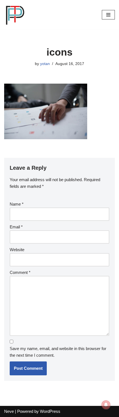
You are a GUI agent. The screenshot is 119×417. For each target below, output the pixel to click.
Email (16, 226)
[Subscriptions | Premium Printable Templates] (15, 15)
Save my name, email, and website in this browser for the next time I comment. (58, 352)
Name (17, 204)
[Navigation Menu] (108, 14)
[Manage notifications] (106, 404)
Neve (9, 411)
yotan (45, 64)
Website (17, 249)
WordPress (50, 411)
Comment (20, 272)
